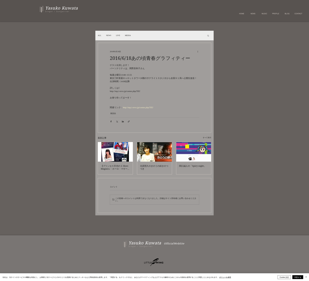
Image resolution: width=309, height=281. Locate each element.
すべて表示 (207, 138)
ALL (99, 35)
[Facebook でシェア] (111, 121)
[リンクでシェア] (129, 121)
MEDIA (128, 35)
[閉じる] (306, 277)
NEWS (108, 35)
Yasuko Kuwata (145, 243)
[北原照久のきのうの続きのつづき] (154, 152)
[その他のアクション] (197, 51)
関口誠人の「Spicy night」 (192, 166)
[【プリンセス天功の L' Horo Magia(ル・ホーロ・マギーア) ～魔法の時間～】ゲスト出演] (115, 152)
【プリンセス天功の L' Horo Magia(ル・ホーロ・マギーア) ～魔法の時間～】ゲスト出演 (114, 167)
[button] (208, 35)
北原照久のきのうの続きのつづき (154, 167)
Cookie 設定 (284, 277)
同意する (297, 277)
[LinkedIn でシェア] (123, 121)
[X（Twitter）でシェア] (117, 121)
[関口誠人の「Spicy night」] (193, 152)
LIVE (118, 35)
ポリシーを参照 (225, 277)
